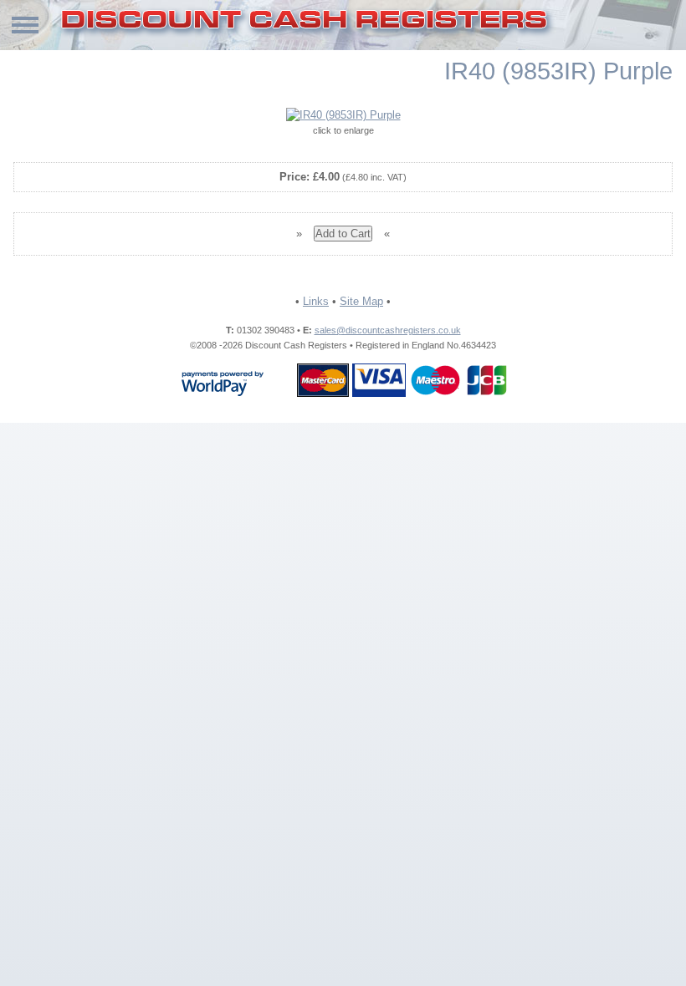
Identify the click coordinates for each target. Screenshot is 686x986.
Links (316, 301)
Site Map (361, 301)
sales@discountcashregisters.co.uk (388, 330)
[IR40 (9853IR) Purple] (343, 115)
